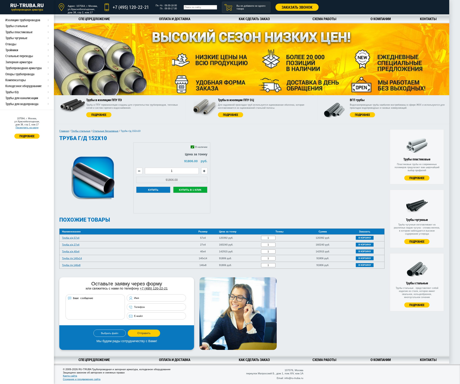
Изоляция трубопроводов (22, 20)
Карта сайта (70, 375)
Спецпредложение (94, 18)
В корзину (364, 238)
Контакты (428, 18)
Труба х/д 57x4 (70, 237)
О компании (381, 18)
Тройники (11, 50)
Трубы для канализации (21, 98)
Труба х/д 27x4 (70, 244)
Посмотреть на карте (27, 127)
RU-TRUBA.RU (27, 7)
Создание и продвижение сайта (81, 379)
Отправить (144, 333)
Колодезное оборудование (23, 86)
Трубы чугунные (16, 38)
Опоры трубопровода (19, 74)
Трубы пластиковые (19, 32)
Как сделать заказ (254, 18)
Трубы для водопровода (21, 104)
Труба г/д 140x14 (72, 258)
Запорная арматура (18, 62)
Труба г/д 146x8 (71, 265)
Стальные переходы (19, 56)
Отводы (10, 44)
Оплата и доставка (174, 18)
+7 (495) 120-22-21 (131, 7)
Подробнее (98, 115)
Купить (153, 189)
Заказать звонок (297, 7)
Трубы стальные (16, 26)
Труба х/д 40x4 (70, 251)
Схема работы (324, 18)
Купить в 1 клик (190, 189)
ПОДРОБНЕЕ (26, 136)
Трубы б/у (12, 92)
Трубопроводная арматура (23, 68)
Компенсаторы (15, 80)
